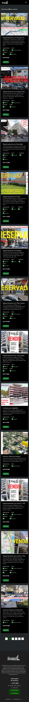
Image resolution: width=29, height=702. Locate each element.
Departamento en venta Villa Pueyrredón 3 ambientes (12, 279)
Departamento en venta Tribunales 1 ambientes (11, 332)
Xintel (12, 699)
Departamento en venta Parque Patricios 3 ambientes (12, 68)
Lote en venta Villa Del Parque (7, 433)
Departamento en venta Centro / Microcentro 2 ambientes (13, 532)
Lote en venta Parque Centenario (8, 586)
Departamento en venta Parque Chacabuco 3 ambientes (13, 14)
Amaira (21, 699)
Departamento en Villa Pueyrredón (14, 303)
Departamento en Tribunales (13, 355)
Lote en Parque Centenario (13, 610)
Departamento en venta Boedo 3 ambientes (10, 227)
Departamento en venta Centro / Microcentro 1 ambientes (13, 480)
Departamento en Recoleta (13, 144)
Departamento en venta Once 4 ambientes (10, 173)
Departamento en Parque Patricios (14, 92)
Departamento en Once (11, 197)
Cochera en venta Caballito (7, 384)
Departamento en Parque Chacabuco (14, 38)
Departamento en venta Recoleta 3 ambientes (11, 120)
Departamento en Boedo (12, 250)
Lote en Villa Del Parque (11, 456)
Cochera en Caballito (10, 408)
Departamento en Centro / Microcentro (14, 503)
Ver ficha (6, 62)
